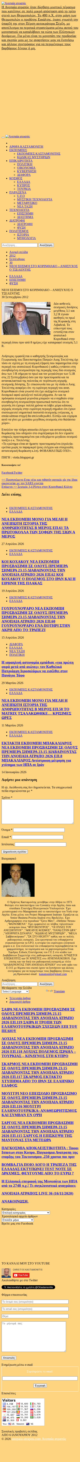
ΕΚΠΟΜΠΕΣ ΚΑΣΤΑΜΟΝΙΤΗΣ (38, 153)
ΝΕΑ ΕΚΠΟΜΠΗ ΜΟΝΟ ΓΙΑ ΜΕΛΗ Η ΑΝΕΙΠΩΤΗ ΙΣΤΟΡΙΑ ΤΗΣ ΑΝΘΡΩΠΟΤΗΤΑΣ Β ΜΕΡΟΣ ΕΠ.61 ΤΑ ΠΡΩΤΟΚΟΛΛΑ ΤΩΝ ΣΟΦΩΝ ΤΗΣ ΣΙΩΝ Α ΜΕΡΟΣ (38, 527)
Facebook (8, 472)
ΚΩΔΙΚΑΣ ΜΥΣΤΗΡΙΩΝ (33, 157)
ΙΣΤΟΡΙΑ (23, 234)
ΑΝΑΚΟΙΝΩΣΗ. (15, 1201)
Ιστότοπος (8, 844)
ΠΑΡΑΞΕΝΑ (17, 192)
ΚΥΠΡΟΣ (23, 185)
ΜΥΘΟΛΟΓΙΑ (26, 238)
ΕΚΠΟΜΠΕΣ (18, 150)
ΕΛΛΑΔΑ (23, 181)
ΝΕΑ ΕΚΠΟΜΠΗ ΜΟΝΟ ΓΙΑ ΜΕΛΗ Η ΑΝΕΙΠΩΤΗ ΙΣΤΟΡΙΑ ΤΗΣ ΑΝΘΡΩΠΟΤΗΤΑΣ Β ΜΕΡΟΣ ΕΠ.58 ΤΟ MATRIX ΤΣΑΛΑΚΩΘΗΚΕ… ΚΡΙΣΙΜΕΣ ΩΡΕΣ (36, 709)
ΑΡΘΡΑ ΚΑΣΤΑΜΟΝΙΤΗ (26, 146)
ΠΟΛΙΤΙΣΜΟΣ (19, 231)
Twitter (18, 472)
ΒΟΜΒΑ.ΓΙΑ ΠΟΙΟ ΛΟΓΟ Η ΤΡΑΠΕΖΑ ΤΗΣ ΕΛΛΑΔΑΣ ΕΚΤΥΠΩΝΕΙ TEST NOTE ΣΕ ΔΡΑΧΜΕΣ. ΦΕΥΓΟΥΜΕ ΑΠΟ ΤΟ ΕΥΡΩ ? (39, 1169)
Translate (59, 991)
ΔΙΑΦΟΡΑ (24, 174)
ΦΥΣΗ (21, 227)
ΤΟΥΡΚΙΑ (24, 189)
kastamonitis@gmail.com (53, 974)
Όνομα (7, 829)
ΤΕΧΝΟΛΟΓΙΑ (19, 210)
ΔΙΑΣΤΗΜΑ (25, 217)
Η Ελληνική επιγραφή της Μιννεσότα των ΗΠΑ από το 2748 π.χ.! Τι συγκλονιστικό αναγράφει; (39, 1183)
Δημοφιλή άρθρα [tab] (19, 1001)
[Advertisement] (40, 92)
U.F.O (21, 196)
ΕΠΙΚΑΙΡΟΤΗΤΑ (21, 160)
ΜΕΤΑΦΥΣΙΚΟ (27, 203)
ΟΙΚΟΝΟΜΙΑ (26, 167)
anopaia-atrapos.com (27, 1439)
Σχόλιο (7, 797)
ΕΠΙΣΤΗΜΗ (25, 213)
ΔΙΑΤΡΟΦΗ (17, 220)
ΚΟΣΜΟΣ (15, 178)
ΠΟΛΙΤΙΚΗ (24, 164)
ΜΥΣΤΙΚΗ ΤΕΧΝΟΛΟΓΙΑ (34, 199)
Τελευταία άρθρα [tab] (19, 998)
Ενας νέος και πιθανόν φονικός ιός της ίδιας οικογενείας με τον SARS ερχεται (39, 481)
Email (6, 837)
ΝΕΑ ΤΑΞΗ (25, 206)
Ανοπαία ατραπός (54, 1439)
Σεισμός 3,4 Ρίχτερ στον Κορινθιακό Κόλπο (37, 486)
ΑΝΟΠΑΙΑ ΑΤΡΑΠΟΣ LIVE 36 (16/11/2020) (37, 1193)
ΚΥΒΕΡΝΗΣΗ (26, 171)
